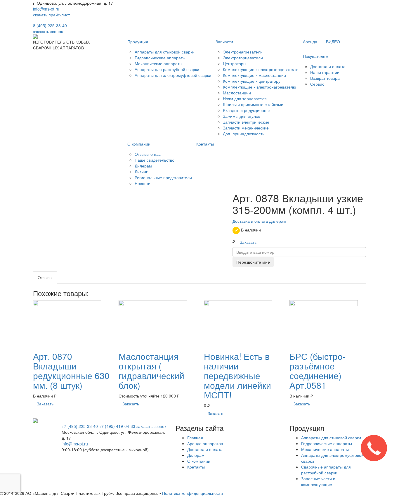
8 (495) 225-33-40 (50, 25)
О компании (138, 144)
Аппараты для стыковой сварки (165, 52)
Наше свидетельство (154, 160)
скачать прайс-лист (51, 15)
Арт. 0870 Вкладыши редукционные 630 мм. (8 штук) (71, 370)
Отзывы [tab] (45, 277)
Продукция (137, 41)
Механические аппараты (158, 63)
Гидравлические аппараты (160, 58)
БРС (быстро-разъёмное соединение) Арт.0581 (317, 370)
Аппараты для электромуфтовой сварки (173, 75)
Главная (195, 437)
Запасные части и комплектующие (318, 481)
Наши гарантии (324, 72)
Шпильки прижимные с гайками (253, 104)
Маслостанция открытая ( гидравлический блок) (151, 370)
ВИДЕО (333, 41)
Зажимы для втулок (241, 116)
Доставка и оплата (328, 66)
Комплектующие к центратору (251, 81)
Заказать (248, 242)
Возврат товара (325, 78)
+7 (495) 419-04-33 (117, 426)
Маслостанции (237, 93)
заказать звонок (48, 31)
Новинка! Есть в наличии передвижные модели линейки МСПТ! (237, 375)
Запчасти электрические (246, 122)
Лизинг (141, 171)
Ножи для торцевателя (245, 98)
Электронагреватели (243, 52)
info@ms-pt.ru (46, 9)
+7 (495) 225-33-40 (80, 426)
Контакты (205, 144)
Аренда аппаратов (205, 443)
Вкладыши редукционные (247, 110)
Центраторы (234, 63)
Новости (142, 183)
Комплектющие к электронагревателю (259, 87)
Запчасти (224, 41)
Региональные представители (163, 177)
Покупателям (315, 56)
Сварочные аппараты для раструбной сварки (326, 470)
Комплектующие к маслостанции (254, 75)
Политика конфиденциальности (192, 493)
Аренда (310, 41)
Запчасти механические (246, 128)
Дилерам (143, 166)
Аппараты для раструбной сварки (167, 69)
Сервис (317, 84)
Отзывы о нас (148, 154)
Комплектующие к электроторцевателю (261, 69)
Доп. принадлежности (244, 133)
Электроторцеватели (243, 58)
